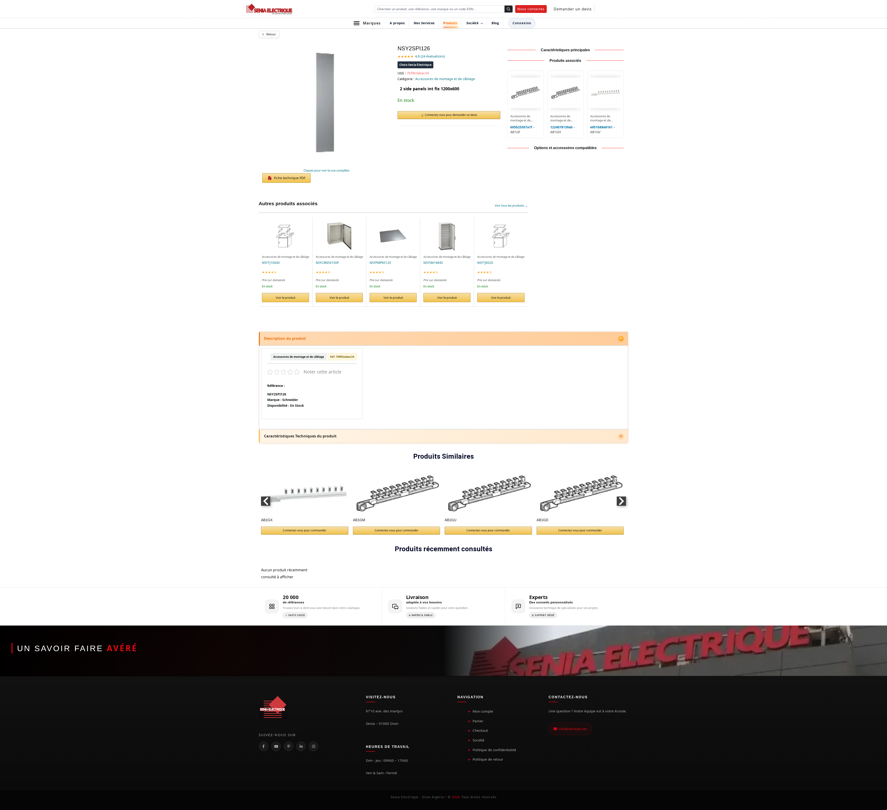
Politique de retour (488, 759)
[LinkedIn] (301, 746)
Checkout (480, 730)
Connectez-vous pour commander (304, 530)
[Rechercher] (508, 9)
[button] (531, 9)
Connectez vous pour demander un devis (451, 115)
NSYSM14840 (433, 263)
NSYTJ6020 (485, 263)
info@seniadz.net (572, 728)
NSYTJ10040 (271, 263)
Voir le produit (285, 297)
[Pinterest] (288, 746)
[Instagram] (313, 746)
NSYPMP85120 (380, 263)
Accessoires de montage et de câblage (445, 79)
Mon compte (483, 711)
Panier (478, 721)
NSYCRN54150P (327, 263)
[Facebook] (263, 746)
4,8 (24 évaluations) (430, 56)
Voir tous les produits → (511, 205)
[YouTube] (276, 746)
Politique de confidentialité (494, 749)
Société (478, 740)
